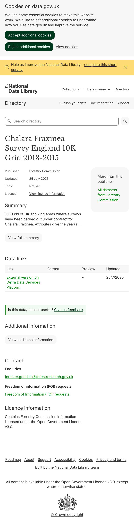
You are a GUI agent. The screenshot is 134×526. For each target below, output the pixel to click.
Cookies (86, 459)
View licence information (47, 194)
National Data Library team (77, 467)
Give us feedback (68, 310)
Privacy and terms (111, 459)
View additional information (30, 340)
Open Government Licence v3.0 (88, 482)
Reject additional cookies (29, 47)
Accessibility (65, 459)
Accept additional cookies (29, 35)
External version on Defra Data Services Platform (23, 282)
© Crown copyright (67, 514)
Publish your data (72, 103)
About (29, 459)
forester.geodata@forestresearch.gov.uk (39, 377)
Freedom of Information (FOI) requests (37, 394)
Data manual (97, 89)
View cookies (67, 47)
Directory (122, 89)
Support (123, 103)
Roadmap (13, 459)
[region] (67, 278)
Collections (70, 89)
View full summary (23, 238)
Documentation (101, 103)
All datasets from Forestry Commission (109, 195)
